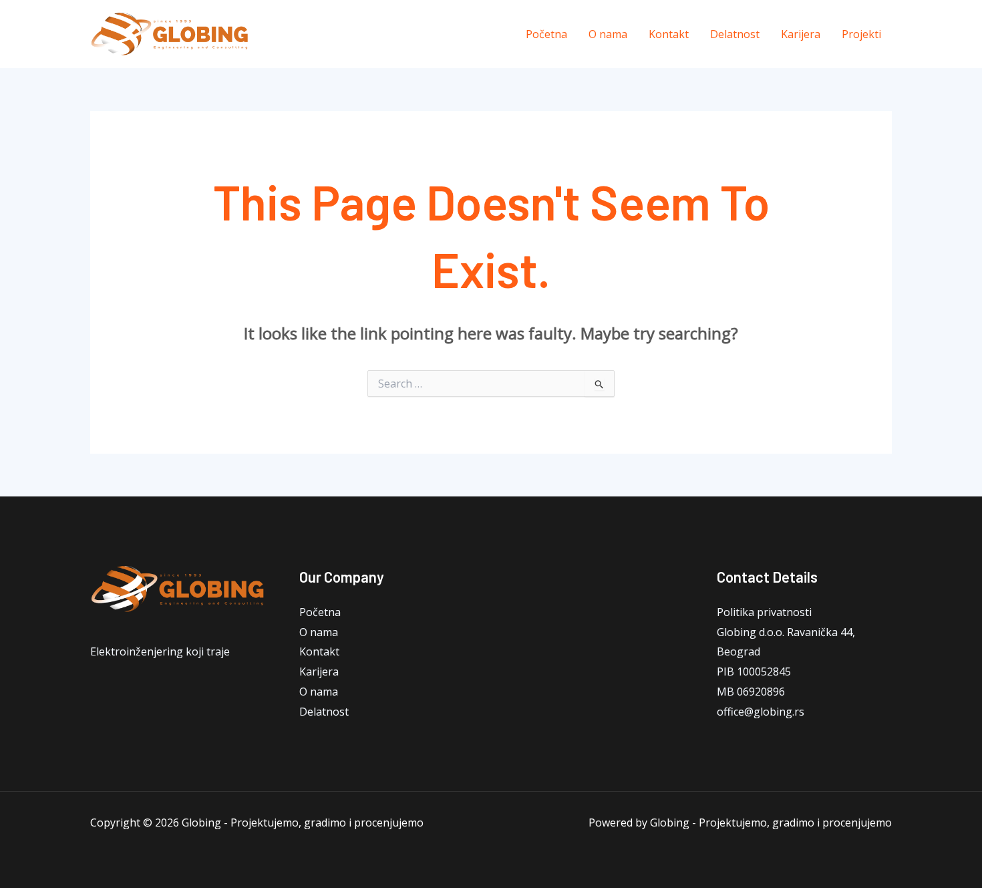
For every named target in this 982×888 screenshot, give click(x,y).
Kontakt (669, 34)
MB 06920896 (751, 691)
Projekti (861, 34)
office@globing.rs (760, 711)
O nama (608, 34)
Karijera (800, 34)
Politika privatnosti (764, 612)
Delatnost (735, 34)
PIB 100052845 (754, 671)
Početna (546, 34)
